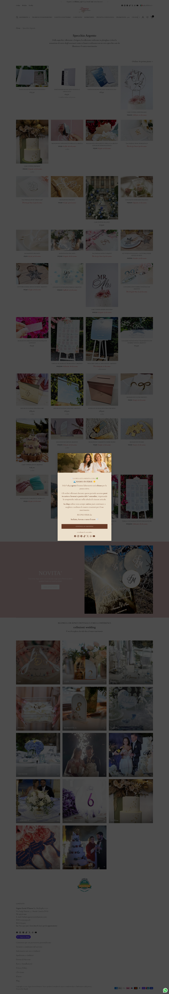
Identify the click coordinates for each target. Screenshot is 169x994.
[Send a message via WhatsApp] (165, 990)
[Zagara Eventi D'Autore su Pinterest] (81, 536)
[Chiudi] (109, 455)
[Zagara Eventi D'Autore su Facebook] (75, 536)
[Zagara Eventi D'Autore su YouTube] (94, 536)
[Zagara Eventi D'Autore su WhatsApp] (91, 536)
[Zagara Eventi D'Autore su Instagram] (78, 536)
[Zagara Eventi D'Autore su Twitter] (87, 536)
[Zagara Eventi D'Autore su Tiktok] (84, 536)
